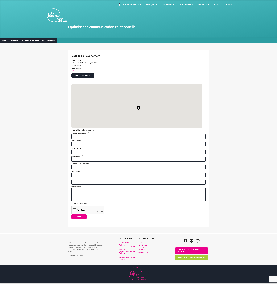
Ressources (202, 5)
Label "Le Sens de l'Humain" (144, 249)
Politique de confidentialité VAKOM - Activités (127, 251)
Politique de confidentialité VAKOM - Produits (127, 257)
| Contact (227, 5)
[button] (138, 108)
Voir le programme (83, 75)
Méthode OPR (185, 5)
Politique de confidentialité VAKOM (127, 246)
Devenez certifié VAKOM (147, 242)
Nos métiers (167, 5)
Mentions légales (125, 242)
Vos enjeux (150, 5)
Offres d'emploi (143, 252)
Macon (73, 71)
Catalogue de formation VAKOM (191, 258)
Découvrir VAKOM (131, 5)
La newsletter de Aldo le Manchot (188, 250)
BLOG (216, 5)
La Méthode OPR (144, 245)
